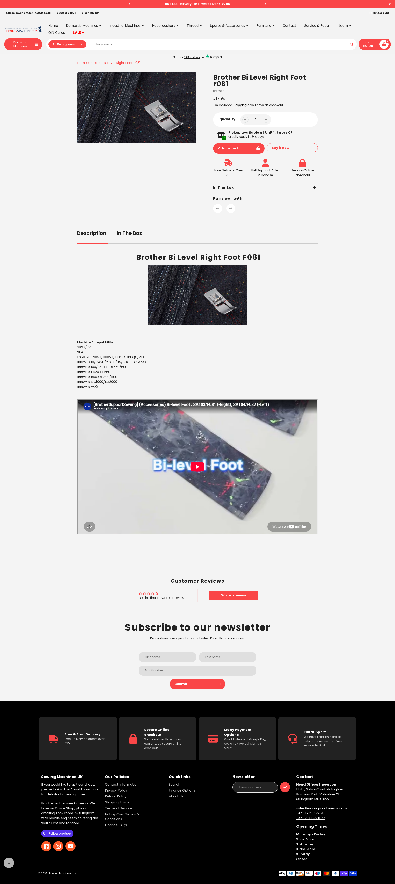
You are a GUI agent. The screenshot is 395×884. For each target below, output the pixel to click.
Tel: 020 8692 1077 (310, 818)
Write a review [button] (233, 595)
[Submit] (285, 787)
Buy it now (280, 147)
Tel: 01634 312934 (309, 813)
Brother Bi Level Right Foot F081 (115, 62)
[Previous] (130, 4)
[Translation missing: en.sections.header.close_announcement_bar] (390, 4)
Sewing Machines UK (62, 873)
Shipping (240, 105)
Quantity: (227, 119)
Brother (218, 91)
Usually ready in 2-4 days (246, 137)
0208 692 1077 (66, 13)
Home (82, 62)
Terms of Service (118, 808)
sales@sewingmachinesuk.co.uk (28, 13)
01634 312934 (90, 13)
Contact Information (121, 784)
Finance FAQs (116, 825)
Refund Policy (116, 796)
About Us (176, 796)
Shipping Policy (117, 802)
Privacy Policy (116, 790)
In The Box (129, 233)
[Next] (265, 4)
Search (174, 784)
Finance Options (182, 790)
